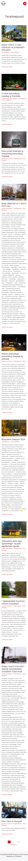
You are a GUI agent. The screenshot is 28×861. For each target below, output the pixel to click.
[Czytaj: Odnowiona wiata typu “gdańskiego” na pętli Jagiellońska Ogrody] (14, 529)
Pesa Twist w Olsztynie (12, 821)
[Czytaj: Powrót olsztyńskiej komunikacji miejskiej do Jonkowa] (14, 342)
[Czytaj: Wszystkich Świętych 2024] (14, 428)
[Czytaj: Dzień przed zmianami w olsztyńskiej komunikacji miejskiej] (14, 139)
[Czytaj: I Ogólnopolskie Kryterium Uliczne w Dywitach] (14, 589)
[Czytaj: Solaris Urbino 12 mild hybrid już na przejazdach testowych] (14, 33)
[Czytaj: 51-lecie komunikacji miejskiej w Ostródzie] (14, 82)
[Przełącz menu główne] (24, 3)
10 (18, 842)
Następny (14, 844)
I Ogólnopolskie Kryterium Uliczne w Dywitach (13, 602)
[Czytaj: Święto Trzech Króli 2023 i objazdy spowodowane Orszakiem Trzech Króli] (14, 655)
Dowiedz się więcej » (7, 67)
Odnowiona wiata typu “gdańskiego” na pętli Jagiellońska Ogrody (12, 543)
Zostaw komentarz (7, 98)
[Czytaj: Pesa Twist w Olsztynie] (14, 810)
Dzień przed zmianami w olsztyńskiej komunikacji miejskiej (12, 153)
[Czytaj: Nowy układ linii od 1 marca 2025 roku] (14, 192)
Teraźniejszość (6, 52)
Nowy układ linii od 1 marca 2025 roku (14, 204)
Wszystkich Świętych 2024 (13, 439)
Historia (15, 98)
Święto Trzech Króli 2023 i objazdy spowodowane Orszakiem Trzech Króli (13, 669)
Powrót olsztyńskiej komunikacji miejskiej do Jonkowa (12, 356)
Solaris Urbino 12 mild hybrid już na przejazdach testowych (13, 47)
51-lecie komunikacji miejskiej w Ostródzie (11, 94)
